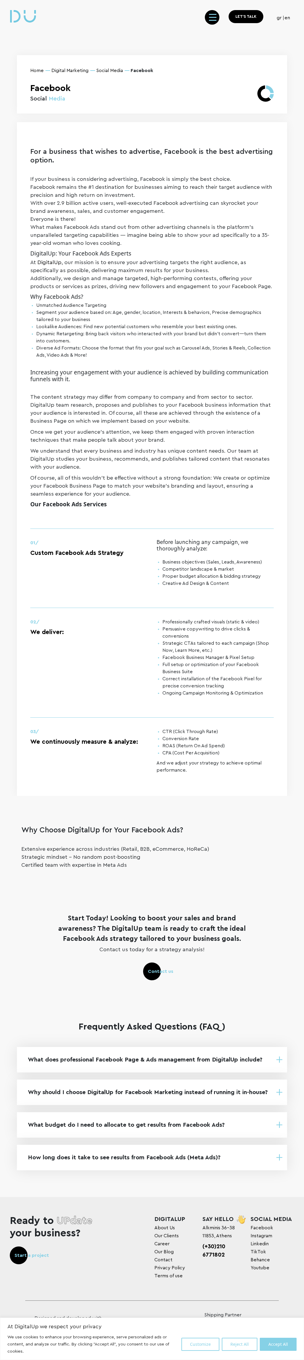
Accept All (278, 1344)
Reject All (239, 1344)
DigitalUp (49, 262)
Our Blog (164, 1251)
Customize (200, 1344)
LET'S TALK (245, 16)
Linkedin (260, 1243)
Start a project (32, 1255)
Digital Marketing (69, 70)
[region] (152, 1339)
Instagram (261, 1235)
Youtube (260, 1267)
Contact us (160, 971)
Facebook (262, 1227)
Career (162, 1243)
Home (37, 70)
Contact (163, 1259)
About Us (164, 1227)
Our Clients (166, 1235)
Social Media (109, 70)
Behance (260, 1259)
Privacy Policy (169, 1267)
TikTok (258, 1251)
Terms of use (168, 1275)
